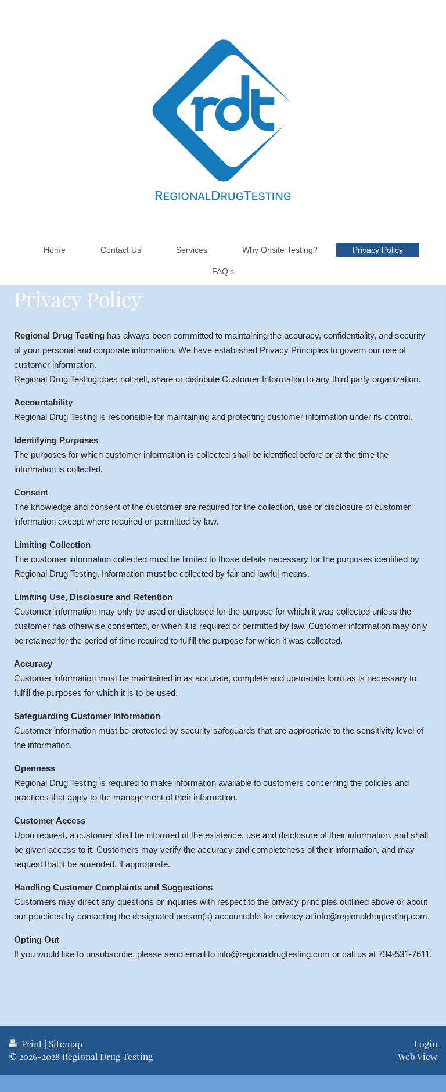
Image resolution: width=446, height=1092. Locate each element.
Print (32, 1043)
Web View (417, 1056)
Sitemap (65, 1043)
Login (425, 1043)
